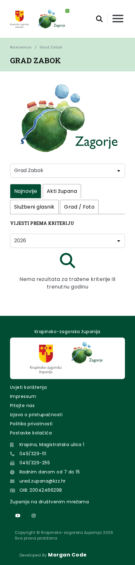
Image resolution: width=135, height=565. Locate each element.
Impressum (23, 396)
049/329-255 (34, 463)
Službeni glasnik (34, 206)
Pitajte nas (22, 405)
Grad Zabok (51, 47)
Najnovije (25, 191)
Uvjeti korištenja (28, 387)
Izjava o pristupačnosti (36, 414)
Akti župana (62, 191)
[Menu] (118, 19)
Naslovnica (21, 47)
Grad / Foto (79, 206)
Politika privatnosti (31, 424)
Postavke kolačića (31, 433)
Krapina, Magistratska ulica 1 (51, 444)
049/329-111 (32, 453)
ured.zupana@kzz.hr (42, 481)
